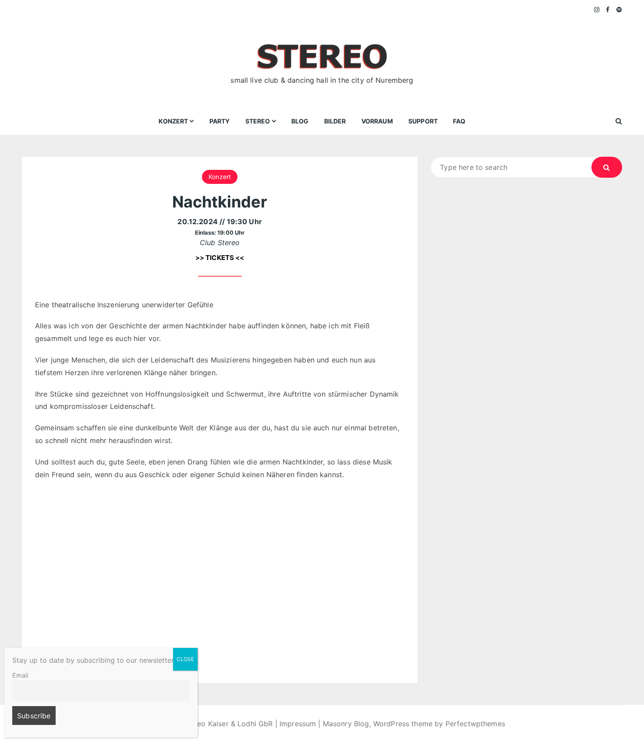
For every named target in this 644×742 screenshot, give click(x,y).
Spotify (619, 9)
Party (219, 121)
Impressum (298, 723)
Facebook (608, 9)
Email (20, 675)
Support (423, 121)
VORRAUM (377, 121)
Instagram (597, 9)
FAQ (459, 121)
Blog (300, 121)
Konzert (173, 121)
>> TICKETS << (219, 257)
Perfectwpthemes (475, 723)
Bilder (335, 121)
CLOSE (185, 659)
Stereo (257, 121)
